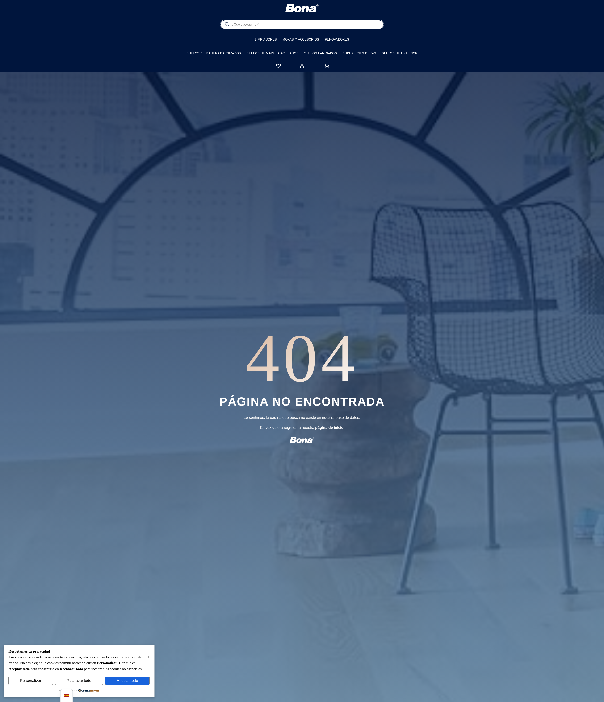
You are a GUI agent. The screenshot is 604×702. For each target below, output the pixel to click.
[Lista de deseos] (278, 66)
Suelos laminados (320, 53)
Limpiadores (266, 39)
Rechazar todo (79, 681)
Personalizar (30, 681)
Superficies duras (359, 53)
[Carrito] (327, 66)
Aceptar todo (127, 681)
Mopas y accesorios (300, 39)
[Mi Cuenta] (302, 66)
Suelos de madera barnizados (213, 53)
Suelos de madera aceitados (272, 53)
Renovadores (337, 39)
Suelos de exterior (399, 53)
